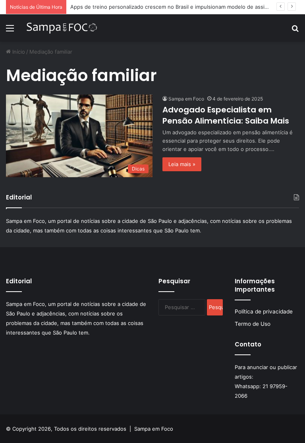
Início (18, 51)
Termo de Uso (252, 324)
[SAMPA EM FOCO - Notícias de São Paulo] (62, 28)
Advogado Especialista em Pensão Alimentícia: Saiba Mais (225, 115)
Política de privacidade (264, 311)
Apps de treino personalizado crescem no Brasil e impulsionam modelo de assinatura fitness (184, 7)
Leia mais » (181, 164)
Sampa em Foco (186, 99)
